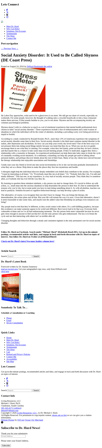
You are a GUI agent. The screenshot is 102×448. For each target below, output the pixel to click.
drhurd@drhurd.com (9, 410)
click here (5, 271)
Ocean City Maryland (34, 420)
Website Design (7, 420)
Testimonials (11, 33)
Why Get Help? (13, 29)
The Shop (10, 36)
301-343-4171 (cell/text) (11, 408)
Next (15, 48)
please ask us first (59, 415)
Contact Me (11, 38)
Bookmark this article (43, 66)
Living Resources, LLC (27, 413)
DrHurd (30, 66)
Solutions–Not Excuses (16, 31)
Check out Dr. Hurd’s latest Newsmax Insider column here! (27, 241)
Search (4, 256)
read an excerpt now (9, 269)
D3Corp (20, 420)
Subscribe (6, 446)
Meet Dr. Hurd (12, 26)
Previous (6, 48)
